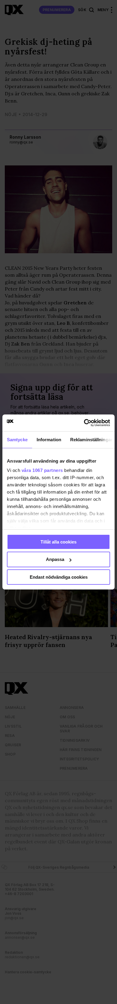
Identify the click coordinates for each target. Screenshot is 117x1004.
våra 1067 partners (42, 470)
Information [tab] (49, 439)
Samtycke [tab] (17, 439)
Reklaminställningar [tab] (91, 439)
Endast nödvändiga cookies (59, 577)
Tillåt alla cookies (58, 541)
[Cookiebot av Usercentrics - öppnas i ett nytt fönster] (84, 423)
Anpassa (55, 559)
